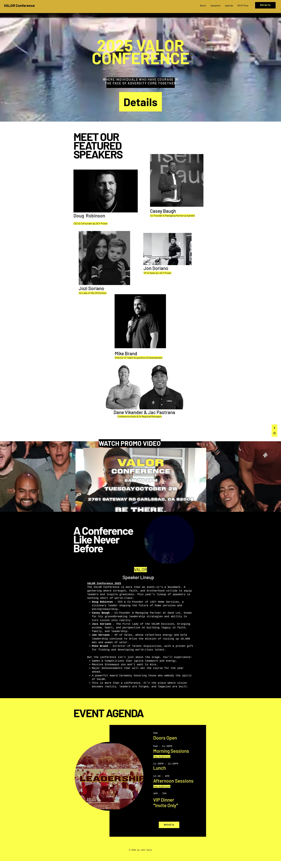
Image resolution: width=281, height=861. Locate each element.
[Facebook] (274, 427)
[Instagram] (274, 433)
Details (265, 5)
